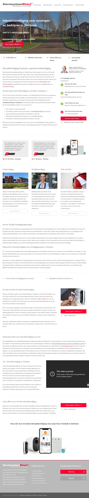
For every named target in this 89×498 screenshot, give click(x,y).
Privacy (40, 495)
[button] (23, 278)
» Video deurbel (36, 476)
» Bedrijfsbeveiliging (37, 473)
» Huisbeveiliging (36, 471)
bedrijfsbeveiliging (38, 111)
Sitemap (45, 495)
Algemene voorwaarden (25, 495)
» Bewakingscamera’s (37, 478)
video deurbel (42, 299)
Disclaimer (35, 495)
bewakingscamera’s (68, 346)
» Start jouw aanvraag (38, 480)
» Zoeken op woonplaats (39, 483)
